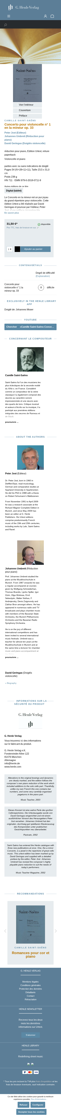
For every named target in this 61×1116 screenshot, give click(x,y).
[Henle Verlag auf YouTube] (28, 1090)
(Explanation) (43, 276)
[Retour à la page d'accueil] (30, 7)
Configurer (37, 1105)
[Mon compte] (45, 16)
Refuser (23, 1105)
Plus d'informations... (39, 1099)
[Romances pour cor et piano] (30, 924)
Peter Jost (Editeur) (15, 132)
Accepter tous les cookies (31, 1112)
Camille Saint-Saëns (31, 947)
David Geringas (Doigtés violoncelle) (24, 143)
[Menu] (8, 16)
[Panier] (52, 16)
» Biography (10, 683)
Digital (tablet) (13, 190)
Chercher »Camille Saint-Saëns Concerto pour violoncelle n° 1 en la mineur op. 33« (31, 327)
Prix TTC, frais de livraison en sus (21, 228)
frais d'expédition (44, 1081)
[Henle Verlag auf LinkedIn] (33, 1090)
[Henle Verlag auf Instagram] (30, 1090)
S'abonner (30, 1035)
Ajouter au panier (33, 249)
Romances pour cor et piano (30, 954)
